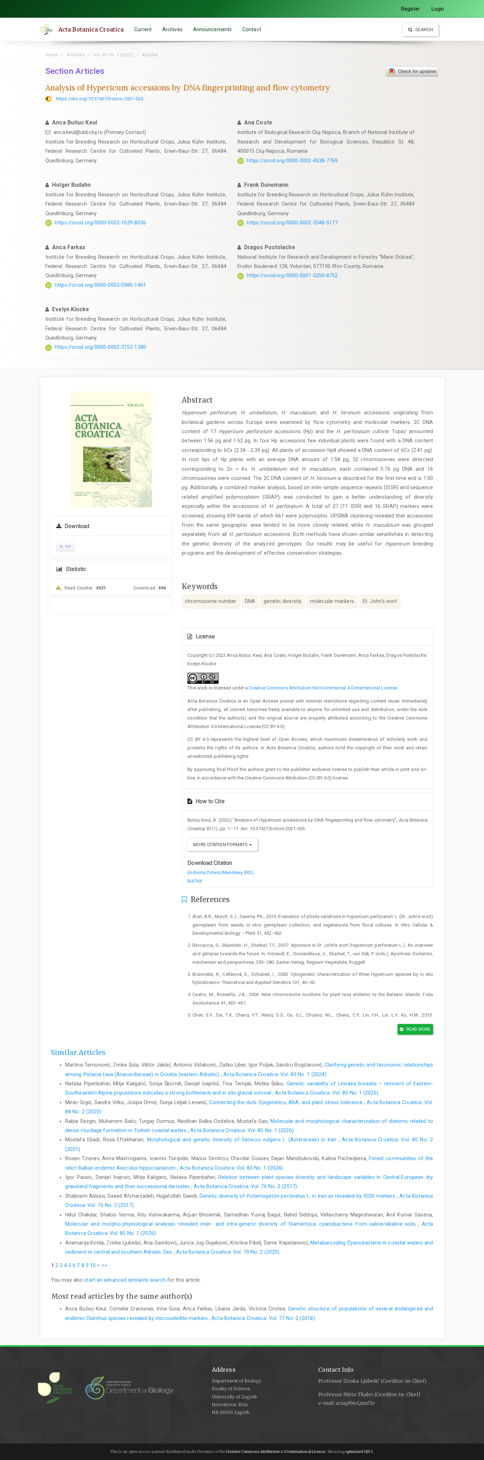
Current (143, 29)
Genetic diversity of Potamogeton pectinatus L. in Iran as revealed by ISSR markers (298, 1196)
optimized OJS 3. (359, 1451)
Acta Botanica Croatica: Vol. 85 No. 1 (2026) (326, 1093)
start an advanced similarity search (125, 1280)
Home (51, 54)
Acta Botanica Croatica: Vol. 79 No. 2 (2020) (227, 1252)
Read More (418, 1029)
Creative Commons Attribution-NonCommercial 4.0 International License (323, 687)
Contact (251, 29)
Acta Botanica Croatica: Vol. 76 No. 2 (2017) (245, 1186)
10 (93, 1265)
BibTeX (194, 881)
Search (423, 29)
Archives (172, 29)
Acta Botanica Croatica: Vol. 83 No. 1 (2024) (274, 1074)
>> (104, 1265)
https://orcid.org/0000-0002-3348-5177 (292, 222)
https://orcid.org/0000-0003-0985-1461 (100, 285)
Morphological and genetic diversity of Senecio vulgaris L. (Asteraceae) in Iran (243, 1139)
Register (410, 9)
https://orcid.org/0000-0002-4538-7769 (292, 160)
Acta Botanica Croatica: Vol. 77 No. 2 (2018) (263, 1318)
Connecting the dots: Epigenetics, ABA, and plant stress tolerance (286, 1102)
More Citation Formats (221, 844)
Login (438, 9)
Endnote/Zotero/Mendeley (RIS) (220, 872)
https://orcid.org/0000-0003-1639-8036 (100, 222)
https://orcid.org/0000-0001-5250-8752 (292, 275)
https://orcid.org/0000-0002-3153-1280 (100, 347)
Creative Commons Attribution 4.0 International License (275, 1451)
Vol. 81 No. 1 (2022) (113, 54)
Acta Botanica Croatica (91, 29)
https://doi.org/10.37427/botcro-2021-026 (99, 98)
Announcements (212, 29)
